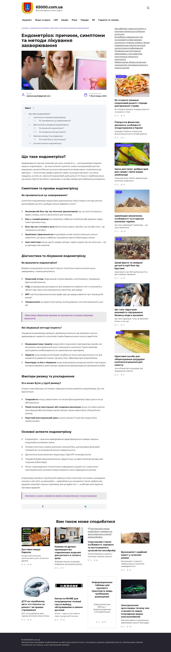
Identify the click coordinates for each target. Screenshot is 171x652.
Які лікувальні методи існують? (52, 132)
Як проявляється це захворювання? (55, 121)
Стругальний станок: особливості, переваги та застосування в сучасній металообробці (102, 546)
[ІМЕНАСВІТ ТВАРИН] (132, 164)
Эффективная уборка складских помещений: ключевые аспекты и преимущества (131, 65)
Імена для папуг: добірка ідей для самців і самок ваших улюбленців (131, 172)
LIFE (56, 20)
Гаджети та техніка (108, 20)
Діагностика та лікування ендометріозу (51, 125)
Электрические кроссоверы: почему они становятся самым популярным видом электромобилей (135, 611)
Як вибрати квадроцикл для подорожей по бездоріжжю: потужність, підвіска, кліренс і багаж (132, 40)
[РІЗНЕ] (132, 352)
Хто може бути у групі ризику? (52, 139)
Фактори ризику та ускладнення (48, 136)
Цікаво (64, 20)
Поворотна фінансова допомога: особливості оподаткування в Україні (129, 125)
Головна (25, 28)
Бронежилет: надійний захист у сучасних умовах (134, 555)
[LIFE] (132, 211)
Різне (74, 20)
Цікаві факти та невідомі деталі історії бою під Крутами (128, 265)
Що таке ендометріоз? (39, 114)
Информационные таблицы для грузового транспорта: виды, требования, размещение (102, 589)
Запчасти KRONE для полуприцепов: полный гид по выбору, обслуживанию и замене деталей (69, 604)
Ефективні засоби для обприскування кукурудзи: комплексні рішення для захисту (130, 360)
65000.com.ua (49, 7)
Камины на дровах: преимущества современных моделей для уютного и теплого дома (68, 552)
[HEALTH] (132, 305)
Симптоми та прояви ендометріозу (49, 117)
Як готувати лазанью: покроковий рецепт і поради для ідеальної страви (131, 103)
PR (93, 20)
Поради (85, 20)
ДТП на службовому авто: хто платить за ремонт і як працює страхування (33, 605)
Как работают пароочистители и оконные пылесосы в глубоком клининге (130, 31)
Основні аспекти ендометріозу (47, 143)
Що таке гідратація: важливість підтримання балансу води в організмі (129, 312)
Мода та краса (42, 20)
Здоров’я (27, 20)
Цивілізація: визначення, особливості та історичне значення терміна (129, 219)
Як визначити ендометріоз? (51, 128)
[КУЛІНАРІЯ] (132, 95)
